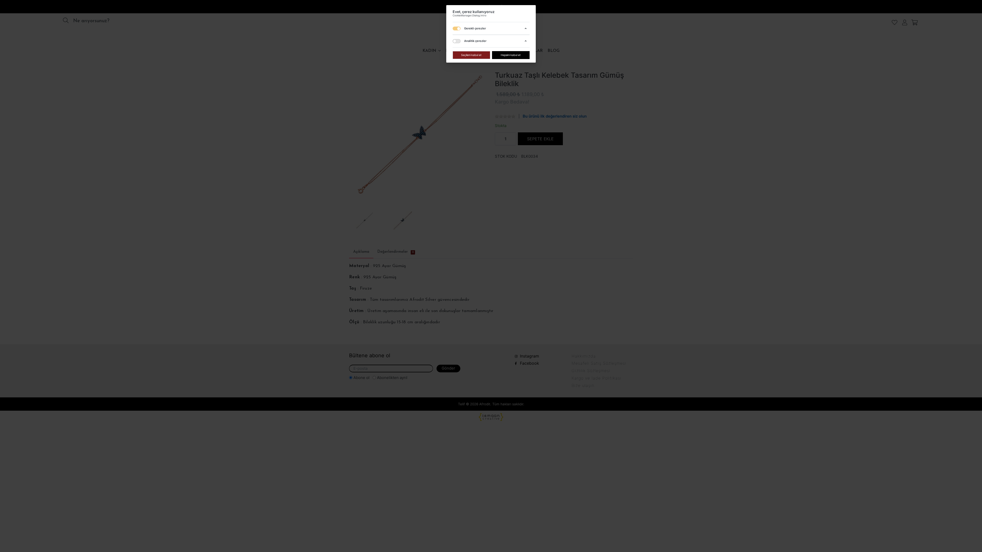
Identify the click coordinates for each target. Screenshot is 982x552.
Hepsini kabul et (511, 54)
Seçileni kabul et (471, 54)
